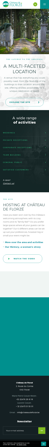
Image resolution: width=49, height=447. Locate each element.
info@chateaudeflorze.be (28, 412)
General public (12, 162)
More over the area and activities (24, 242)
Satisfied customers (16, 170)
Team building (12, 155)
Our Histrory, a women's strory (23, 247)
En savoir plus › (22, 444)
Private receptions (15, 140)
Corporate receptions (17, 148)
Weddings (9, 133)
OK (42, 430)
